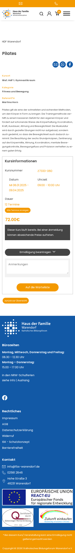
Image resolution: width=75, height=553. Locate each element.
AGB (5, 424)
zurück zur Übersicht (16, 300)
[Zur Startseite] (37, 330)
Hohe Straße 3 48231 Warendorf (19, 481)
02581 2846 (15, 473)
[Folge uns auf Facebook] (4, 397)
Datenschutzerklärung (17, 430)
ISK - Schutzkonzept (16, 442)
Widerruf (8, 436)
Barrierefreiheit (12, 448)
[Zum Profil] (49, 14)
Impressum (10, 418)
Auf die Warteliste (37, 287)
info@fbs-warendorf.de (23, 467)
